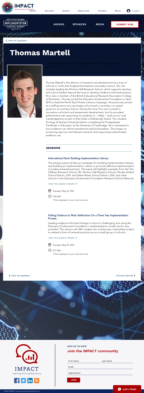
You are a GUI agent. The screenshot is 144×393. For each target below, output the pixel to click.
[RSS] (36, 380)
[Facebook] (16, 380)
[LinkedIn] (30, 380)
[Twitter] (23, 380)
